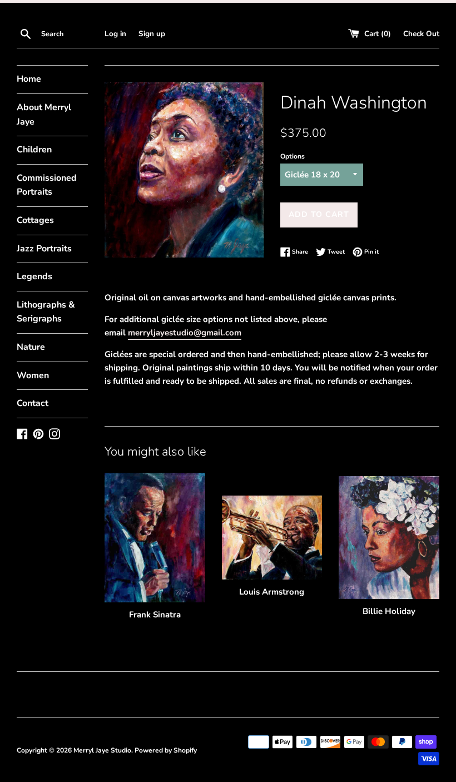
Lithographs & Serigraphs (46, 312)
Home (29, 79)
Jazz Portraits (44, 248)
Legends (34, 276)
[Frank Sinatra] (155, 537)
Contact (32, 403)
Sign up (151, 33)
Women (33, 375)
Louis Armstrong (271, 591)
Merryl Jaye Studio (102, 750)
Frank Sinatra (155, 614)
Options (292, 156)
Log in (115, 33)
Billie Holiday (389, 611)
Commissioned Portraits (47, 185)
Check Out (421, 33)
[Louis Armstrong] (272, 537)
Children (34, 149)
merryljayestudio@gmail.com (184, 332)
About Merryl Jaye (44, 114)
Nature (31, 347)
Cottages (35, 220)
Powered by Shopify (166, 750)
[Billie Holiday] (389, 537)
